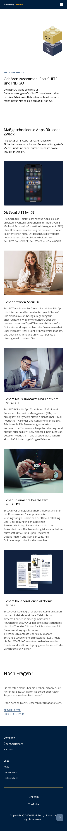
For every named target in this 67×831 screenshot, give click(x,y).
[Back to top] (59, 817)
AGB (6, 767)
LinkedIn (34, 797)
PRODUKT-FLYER (14, 714)
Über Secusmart (13, 744)
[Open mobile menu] (61, 4)
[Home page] (14, 4)
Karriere (8, 749)
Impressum (10, 772)
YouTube (33, 804)
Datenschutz (11, 778)
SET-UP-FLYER (12, 710)
